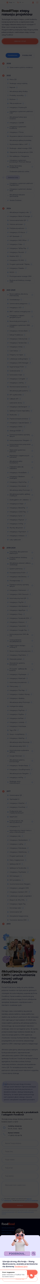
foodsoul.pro (21, 1266)
